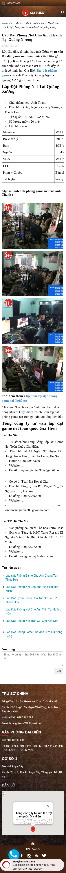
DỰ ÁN (19, 23)
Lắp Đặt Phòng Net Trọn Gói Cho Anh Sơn (32, 621)
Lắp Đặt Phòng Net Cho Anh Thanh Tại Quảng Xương (30, 27)
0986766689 (13, 3)
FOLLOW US (33, 849)
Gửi (59, 671)
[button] (33, 830)
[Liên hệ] (13, 854)
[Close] (48, 806)
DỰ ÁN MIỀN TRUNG (35, 23)
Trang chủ (7, 23)
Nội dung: (9, 649)
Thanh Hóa (52, 23)
